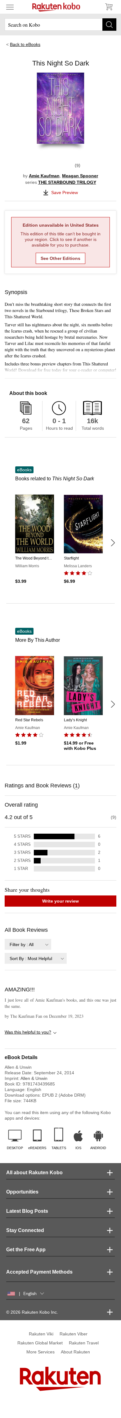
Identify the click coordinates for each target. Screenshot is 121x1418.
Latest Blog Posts (27, 1211)
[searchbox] (60, 24)
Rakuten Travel (84, 1342)
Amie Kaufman (44, 175)
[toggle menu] (10, 7)
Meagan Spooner (80, 175)
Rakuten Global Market (40, 1342)
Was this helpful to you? (28, 1032)
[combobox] (28, 944)
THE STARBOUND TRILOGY (67, 182)
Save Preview (64, 192)
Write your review (60, 901)
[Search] (109, 24)
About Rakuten (75, 1351)
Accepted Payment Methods (39, 1272)
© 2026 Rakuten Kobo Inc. (32, 1312)
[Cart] (108, 7)
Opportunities (22, 1191)
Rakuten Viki (41, 1333)
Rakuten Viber (73, 1333)
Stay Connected (25, 1230)
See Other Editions (60, 258)
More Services (40, 1351)
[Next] (112, 542)
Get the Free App (26, 1249)
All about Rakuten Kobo (34, 1172)
